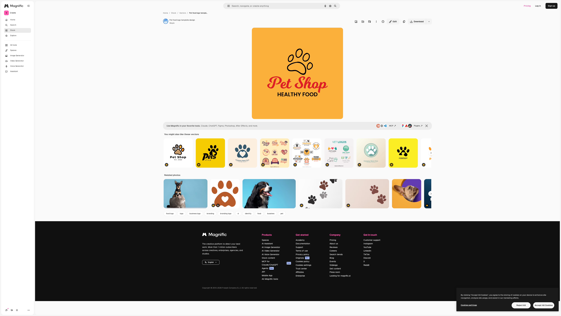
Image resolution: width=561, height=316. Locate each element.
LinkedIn (367, 250)
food (259, 213)
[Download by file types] (429, 21)
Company (335, 234)
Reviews (333, 247)
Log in (538, 6)
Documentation (303, 243)
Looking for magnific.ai (340, 275)
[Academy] (11, 310)
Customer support (371, 240)
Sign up (551, 6)
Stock (173, 13)
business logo (195, 213)
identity (248, 213)
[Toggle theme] (17, 310)
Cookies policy (302, 261)
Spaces (265, 240)
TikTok (366, 254)
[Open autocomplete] (227, 6)
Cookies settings (303, 265)
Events (333, 261)
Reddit (366, 265)
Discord (366, 258)
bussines (270, 213)
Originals (302, 258)
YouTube (367, 247)
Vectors (182, 13)
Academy (300, 240)
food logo (170, 213)
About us (334, 243)
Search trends (336, 254)
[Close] (426, 126)
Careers (333, 250)
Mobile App (267, 275)
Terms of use (302, 250)
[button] (210, 262)
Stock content (268, 258)
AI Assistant (267, 243)
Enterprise (300, 275)
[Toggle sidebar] (28, 6)
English (211, 262)
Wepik (172, 23)
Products (267, 234)
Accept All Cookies (544, 305)
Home (165, 13)
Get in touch (370, 234)
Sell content (335, 268)
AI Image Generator (271, 247)
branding (210, 213)
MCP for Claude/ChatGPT (276, 263)
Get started (302, 234)
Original (270, 33)
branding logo (225, 213)
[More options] (376, 21)
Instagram (368, 243)
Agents (267, 268)
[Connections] (6, 310)
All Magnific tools (270, 279)
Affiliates (300, 272)
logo (181, 213)
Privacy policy (302, 254)
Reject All (521, 305)
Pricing (527, 6)
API (263, 272)
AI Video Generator (270, 250)
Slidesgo (334, 265)
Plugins (417, 126)
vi (238, 213)
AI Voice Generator (270, 254)
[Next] (431, 153)
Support (299, 247)
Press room (335, 272)
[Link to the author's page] (165, 22)
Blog (332, 258)
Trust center (301, 268)
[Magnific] (214, 235)
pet (281, 213)
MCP (391, 126)
